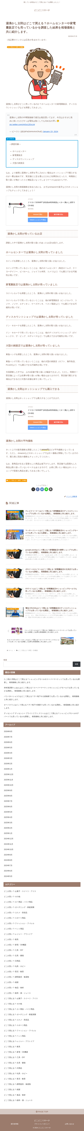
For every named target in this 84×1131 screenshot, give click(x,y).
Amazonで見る (37, 214)
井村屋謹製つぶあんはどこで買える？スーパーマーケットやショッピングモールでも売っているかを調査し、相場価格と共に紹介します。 (41, 689)
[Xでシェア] (33, 489)
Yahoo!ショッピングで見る (38, 220)
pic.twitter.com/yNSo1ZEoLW (22, 124)
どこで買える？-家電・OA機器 (17, 480)
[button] (51, 489)
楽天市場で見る (58, 214)
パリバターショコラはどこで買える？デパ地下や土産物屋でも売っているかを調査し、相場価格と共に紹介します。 (41, 697)
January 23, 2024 (50, 131)
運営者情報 (14, 1124)
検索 (5, 660)
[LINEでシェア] (46, 489)
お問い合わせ (69, 1124)
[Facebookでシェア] (38, 489)
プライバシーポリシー (42, 1124)
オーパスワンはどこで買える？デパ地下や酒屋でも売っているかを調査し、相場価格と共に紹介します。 (41, 706)
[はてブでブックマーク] (42, 489)
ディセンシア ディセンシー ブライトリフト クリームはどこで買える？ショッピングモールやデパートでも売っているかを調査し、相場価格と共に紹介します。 (41, 714)
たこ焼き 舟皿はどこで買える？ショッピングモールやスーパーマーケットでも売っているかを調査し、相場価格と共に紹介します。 (42, 680)
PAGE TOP (43, 1112)
